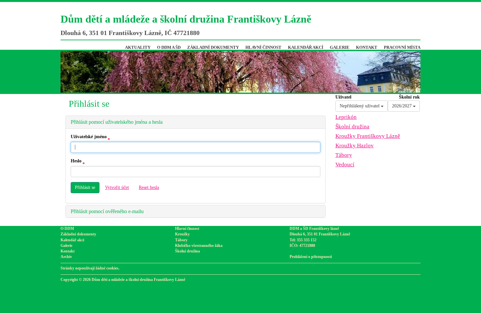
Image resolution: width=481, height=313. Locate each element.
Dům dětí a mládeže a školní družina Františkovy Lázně (186, 19)
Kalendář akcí (305, 47)
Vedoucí (344, 164)
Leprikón (346, 117)
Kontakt (366, 47)
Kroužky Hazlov (354, 145)
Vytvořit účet (117, 187)
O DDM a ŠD (169, 47)
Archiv (66, 256)
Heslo (76, 160)
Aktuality (138, 47)
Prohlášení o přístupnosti (311, 256)
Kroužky (182, 234)
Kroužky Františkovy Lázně (367, 136)
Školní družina (352, 126)
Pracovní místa (402, 47)
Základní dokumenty (213, 47)
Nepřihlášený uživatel (360, 105)
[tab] (195, 122)
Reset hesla (149, 187)
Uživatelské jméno (89, 136)
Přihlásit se (85, 187)
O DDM (67, 228)
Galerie (339, 47)
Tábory (343, 155)
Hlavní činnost (263, 47)
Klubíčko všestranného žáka (199, 245)
